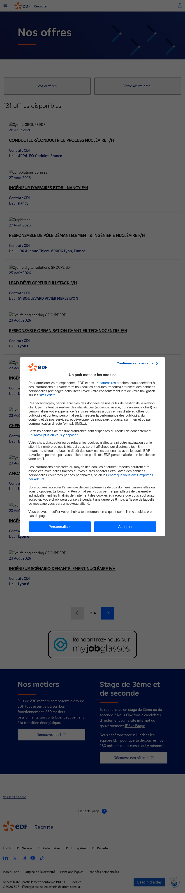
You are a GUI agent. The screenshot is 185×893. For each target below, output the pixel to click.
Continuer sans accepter (136, 363)
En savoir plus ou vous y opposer (52, 435)
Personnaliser (60, 527)
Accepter (125, 527)
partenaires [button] (105, 383)
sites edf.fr (46, 395)
